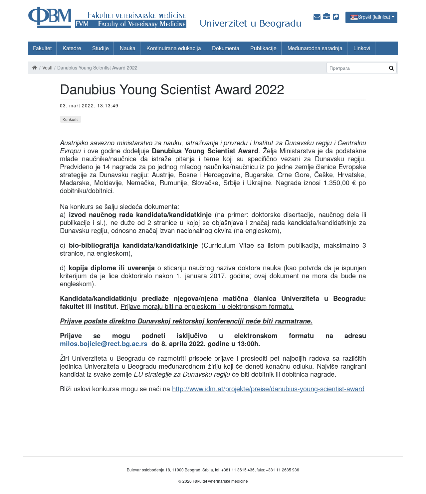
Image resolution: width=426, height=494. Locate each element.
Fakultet (42, 48)
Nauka (127, 48)
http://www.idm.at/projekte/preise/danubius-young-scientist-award (268, 388)
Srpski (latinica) (374, 16)
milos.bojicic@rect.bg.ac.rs (103, 343)
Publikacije (263, 48)
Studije (100, 48)
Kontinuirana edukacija (173, 48)
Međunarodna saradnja (315, 48)
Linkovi (361, 48)
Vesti (47, 67)
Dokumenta (225, 48)
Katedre (72, 48)
